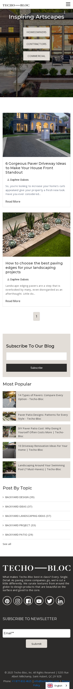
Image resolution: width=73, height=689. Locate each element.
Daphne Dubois (19, 179)
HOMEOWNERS (37, 32)
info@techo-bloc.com (46, 681)
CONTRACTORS (37, 44)
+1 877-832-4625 (22, 681)
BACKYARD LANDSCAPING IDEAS (28, 516)
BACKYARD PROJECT (20, 525)
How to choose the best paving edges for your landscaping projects (34, 267)
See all (7, 544)
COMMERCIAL (36, 56)
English (58, 685)
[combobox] (57, 685)
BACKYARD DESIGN (19, 497)
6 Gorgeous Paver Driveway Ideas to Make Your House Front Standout (35, 167)
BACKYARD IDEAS (18, 506)
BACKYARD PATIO (19, 534)
